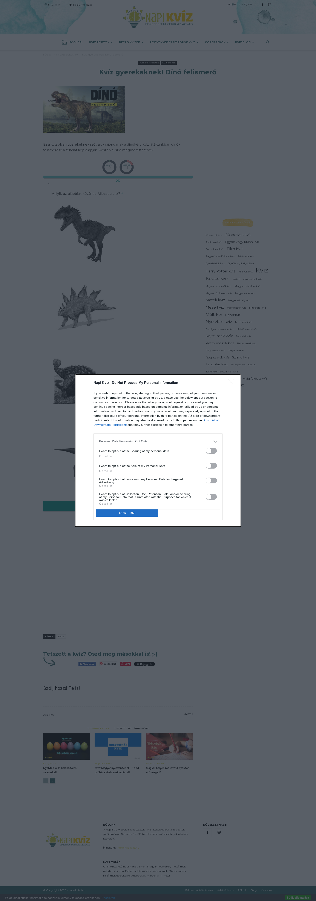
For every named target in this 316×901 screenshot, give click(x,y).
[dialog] (158, 451)
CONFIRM (127, 513)
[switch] (211, 451)
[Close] (232, 383)
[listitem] (158, 441)
